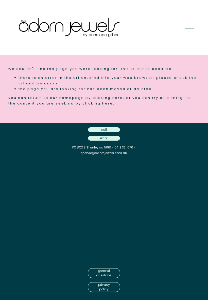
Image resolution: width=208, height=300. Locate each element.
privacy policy (104, 286)
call (104, 129)
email (103, 138)
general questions (104, 272)
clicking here (108, 97)
